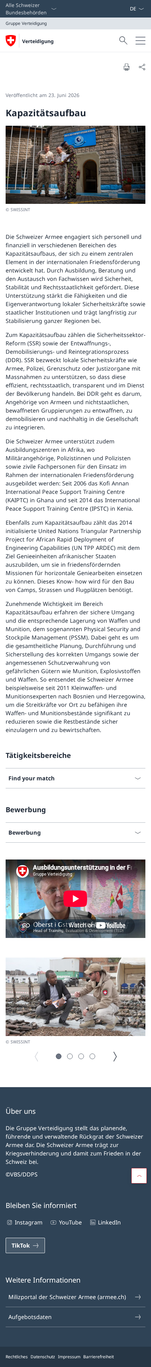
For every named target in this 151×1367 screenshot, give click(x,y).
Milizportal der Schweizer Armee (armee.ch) (67, 1297)
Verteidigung (38, 41)
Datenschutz (43, 1357)
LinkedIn (109, 1222)
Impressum (69, 1357)
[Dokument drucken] (126, 67)
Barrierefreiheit (98, 1357)
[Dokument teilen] (142, 67)
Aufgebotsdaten (30, 1317)
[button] (58, 1056)
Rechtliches (17, 1357)
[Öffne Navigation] (140, 41)
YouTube (70, 1222)
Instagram (28, 1222)
